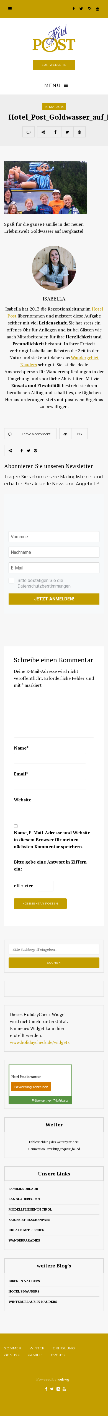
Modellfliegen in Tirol (30, 1209)
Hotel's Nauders (24, 1291)
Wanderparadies (24, 1240)
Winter (37, 1348)
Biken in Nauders (24, 1281)
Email (21, 774)
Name (21, 748)
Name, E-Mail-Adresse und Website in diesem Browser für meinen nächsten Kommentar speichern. (52, 840)
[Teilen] (55, 131)
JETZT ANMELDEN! (54, 599)
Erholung (64, 1348)
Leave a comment (36, 434)
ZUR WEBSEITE (54, 65)
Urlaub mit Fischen (27, 1230)
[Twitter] (67, 131)
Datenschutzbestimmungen (44, 586)
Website (22, 800)
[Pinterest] (79, 131)
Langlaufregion (24, 1199)
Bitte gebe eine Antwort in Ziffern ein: (50, 865)
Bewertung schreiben (31, 1087)
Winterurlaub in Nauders (33, 1301)
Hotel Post (18, 1077)
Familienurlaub (23, 1189)
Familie (35, 1355)
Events (58, 1355)
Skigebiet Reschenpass (29, 1220)
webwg (63, 1379)
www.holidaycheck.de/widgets (40, 1042)
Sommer (13, 1348)
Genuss (12, 1355)
